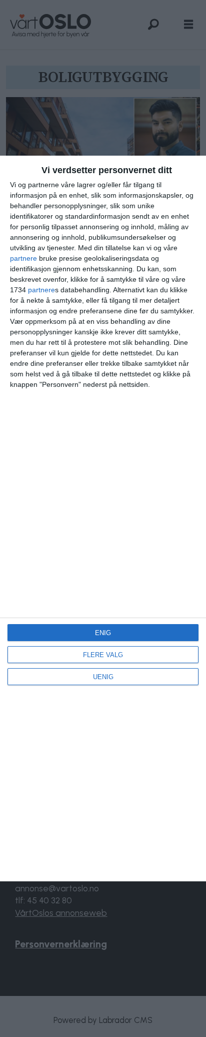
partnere (23, 258)
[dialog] (103, 518)
